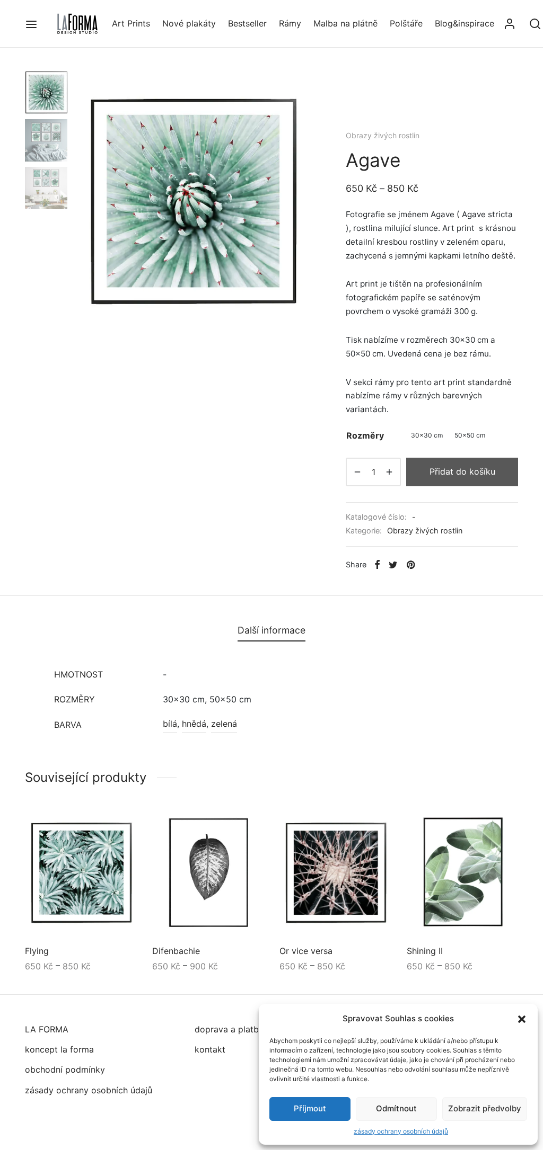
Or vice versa (305, 951)
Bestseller (247, 23)
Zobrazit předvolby (484, 1108)
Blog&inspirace (464, 23)
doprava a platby (229, 1029)
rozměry (365, 435)
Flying (37, 951)
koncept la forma (59, 1049)
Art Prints (131, 23)
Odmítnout (396, 1108)
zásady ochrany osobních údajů (401, 1131)
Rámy (290, 23)
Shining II (425, 951)
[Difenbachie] (208, 873)
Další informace (271, 630)
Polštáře (406, 23)
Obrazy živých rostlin (382, 135)
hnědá (194, 723)
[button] (521, 1018)
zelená (224, 723)
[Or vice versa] (335, 873)
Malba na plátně (345, 23)
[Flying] (80, 873)
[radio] (426, 435)
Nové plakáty (189, 23)
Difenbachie (176, 951)
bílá (170, 723)
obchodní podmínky (65, 1069)
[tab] (271, 630)
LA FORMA (46, 1029)
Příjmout (310, 1108)
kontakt (210, 1049)
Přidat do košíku (462, 471)
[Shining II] (462, 873)
